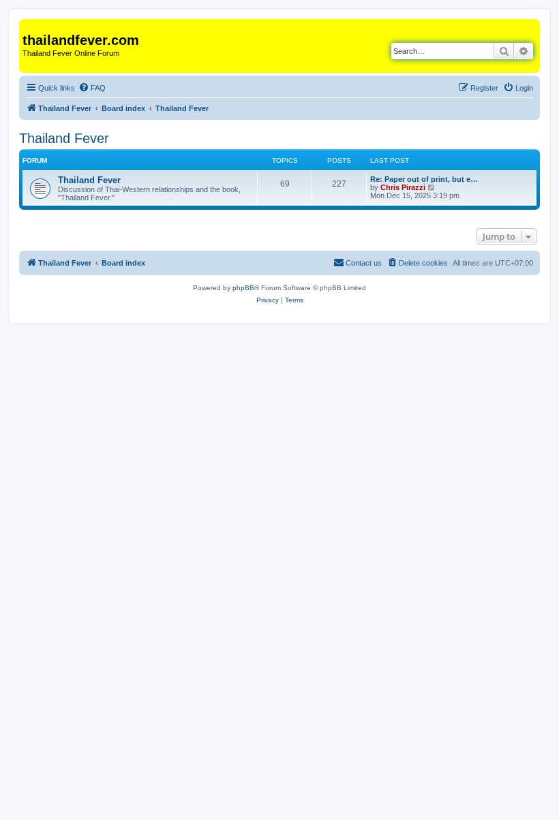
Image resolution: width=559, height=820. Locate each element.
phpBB (243, 287)
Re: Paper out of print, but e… (424, 179)
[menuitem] (92, 88)
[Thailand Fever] (30, 25)
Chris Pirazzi (402, 187)
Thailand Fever (64, 138)
